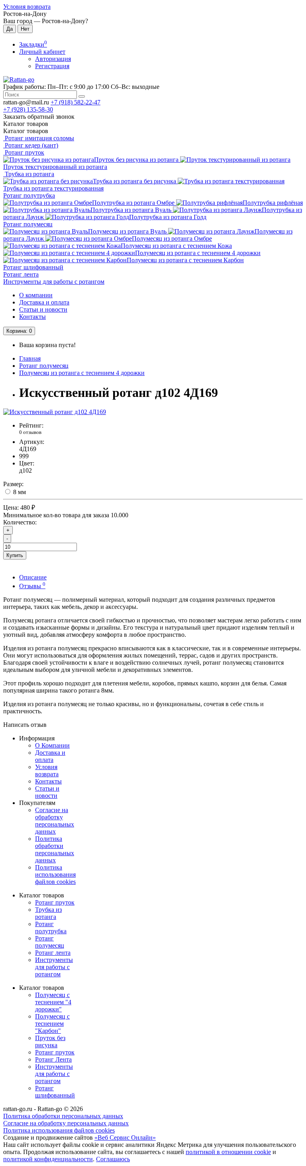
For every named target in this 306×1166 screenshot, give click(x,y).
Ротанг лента (21, 274)
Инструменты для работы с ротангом (53, 281)
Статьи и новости (43, 309)
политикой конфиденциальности (48, 1159)
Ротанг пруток (23, 152)
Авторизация (53, 58)
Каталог (25, 131)
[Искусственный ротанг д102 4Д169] (54, 411)
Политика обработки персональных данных (54, 849)
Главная (30, 358)
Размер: (13, 484)
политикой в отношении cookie (228, 1151)
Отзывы (32, 586)
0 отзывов (30, 432)
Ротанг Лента (53, 1059)
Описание (33, 577)
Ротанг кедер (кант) (30, 145)
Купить (14, 555)
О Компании (52, 745)
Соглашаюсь (113, 1159)
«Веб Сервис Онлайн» (125, 1137)
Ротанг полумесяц (28, 224)
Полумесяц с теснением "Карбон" (52, 1023)
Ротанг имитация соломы (38, 138)
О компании (36, 295)
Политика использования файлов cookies (55, 874)
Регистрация (52, 66)
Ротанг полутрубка (29, 195)
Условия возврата (27, 6)
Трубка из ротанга (28, 174)
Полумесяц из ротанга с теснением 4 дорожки (82, 372)
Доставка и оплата (44, 302)
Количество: (20, 522)
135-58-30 (28, 109)
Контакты (32, 316)
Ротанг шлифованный (33, 267)
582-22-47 (75, 102)
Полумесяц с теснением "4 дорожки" (53, 1002)
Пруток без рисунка (50, 1041)
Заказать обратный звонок (39, 116)
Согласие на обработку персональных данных (54, 821)
